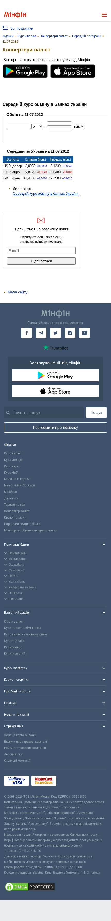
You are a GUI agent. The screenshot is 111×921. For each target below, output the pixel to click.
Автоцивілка (13, 754)
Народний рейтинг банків (22, 524)
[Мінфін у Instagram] (70, 333)
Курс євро (11, 466)
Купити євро (13, 647)
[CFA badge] (70, 782)
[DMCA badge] (55, 888)
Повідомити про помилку (55, 427)
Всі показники (21, 28)
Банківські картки (17, 479)
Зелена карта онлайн (20, 735)
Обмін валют (13, 621)
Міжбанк (10, 492)
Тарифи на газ (14, 504)
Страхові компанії (17, 760)
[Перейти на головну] (15, 15)
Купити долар (14, 641)
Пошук (96, 412)
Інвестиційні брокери (19, 485)
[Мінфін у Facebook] (26, 333)
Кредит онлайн (15, 517)
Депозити (11, 498)
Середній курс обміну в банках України (46, 193)
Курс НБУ (11, 472)
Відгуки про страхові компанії (26, 741)
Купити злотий (14, 653)
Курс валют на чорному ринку (26, 634)
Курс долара (13, 460)
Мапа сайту (17, 292)
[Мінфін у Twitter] (55, 333)
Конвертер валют (16, 511)
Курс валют (12, 453)
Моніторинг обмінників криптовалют (30, 530)
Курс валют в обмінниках (22, 628)
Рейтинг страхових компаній (25, 748)
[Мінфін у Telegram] (41, 333)
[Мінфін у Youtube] (84, 333)
